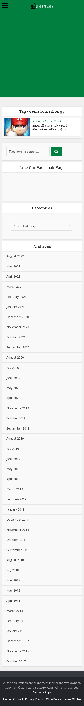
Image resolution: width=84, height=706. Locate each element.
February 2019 (16, 499)
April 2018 (13, 600)
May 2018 (13, 590)
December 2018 (17, 519)
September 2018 (18, 550)
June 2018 (13, 580)
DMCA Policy (53, 699)
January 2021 (15, 307)
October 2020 (16, 337)
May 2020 (13, 388)
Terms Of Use (72, 699)
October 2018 (16, 540)
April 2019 (13, 479)
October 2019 (16, 418)
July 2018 (12, 570)
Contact (18, 699)
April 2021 (13, 276)
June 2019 (13, 459)
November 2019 (17, 408)
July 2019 (12, 449)
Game (48, 121)
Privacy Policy (34, 699)
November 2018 (17, 530)
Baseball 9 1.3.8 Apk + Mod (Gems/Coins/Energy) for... (50, 127)
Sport (57, 121)
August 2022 (15, 256)
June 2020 (13, 378)
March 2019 (14, 489)
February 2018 (16, 621)
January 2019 (15, 509)
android (37, 121)
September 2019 (18, 428)
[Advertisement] (42, 55)
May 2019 (13, 469)
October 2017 (16, 661)
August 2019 (15, 438)
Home (7, 699)
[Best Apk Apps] (42, 5)
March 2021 (14, 286)
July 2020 (12, 367)
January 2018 (15, 631)
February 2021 (16, 297)
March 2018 (14, 611)
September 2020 (18, 347)
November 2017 (17, 651)
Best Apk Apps (42, 692)
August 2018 (15, 560)
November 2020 (17, 327)
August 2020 (15, 357)
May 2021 (13, 266)
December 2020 (17, 317)
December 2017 (17, 641)
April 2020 (13, 398)
